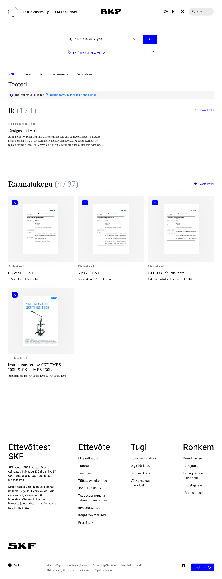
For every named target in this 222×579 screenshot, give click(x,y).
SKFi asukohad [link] (66, 12)
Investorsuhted (89, 507)
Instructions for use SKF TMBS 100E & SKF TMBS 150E (34, 367)
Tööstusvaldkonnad (92, 480)
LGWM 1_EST (21, 273)
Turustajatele (192, 485)
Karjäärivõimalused (92, 515)
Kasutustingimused (77, 565)
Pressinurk (85, 522)
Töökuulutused (193, 493)
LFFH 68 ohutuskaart (166, 273)
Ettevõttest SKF (90, 458)
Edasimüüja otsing (144, 458)
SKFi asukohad (141, 473)
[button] (166, 12)
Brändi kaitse (192, 458)
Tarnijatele (190, 466)
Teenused (85, 473)
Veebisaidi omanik (131, 565)
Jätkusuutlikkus (89, 488)
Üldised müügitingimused (61, 570)
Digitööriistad (140, 466)
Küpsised (85, 570)
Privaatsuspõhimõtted (104, 565)
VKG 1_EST (89, 273)
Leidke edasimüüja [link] (36, 12)
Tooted (83, 466)
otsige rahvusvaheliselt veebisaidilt (73, 94)
